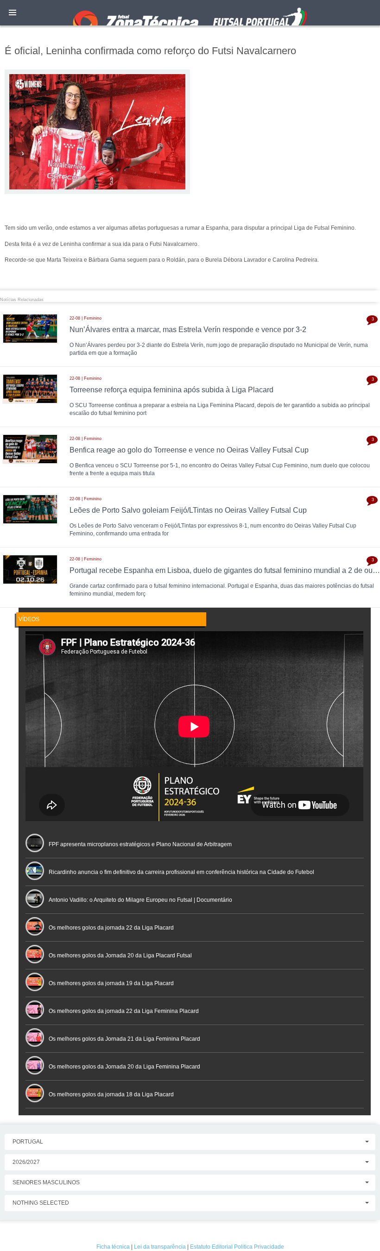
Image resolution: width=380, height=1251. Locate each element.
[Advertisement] (190, 266)
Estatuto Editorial (211, 1247)
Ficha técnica (113, 1247)
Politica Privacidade (259, 1247)
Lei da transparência (160, 1247)
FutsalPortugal (190, 12)
